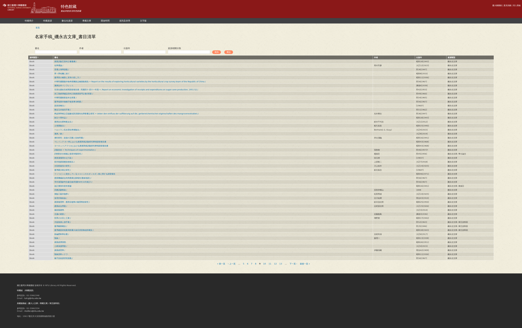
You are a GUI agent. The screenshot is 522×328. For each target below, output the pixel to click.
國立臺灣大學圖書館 (25, 285)
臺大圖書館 (497, 5)
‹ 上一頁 (231, 264)
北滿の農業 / (59, 214)
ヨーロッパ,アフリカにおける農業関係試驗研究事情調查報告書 (81, 146)
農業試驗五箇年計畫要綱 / (65, 61)
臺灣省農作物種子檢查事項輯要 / (68, 102)
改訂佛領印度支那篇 (63, 186)
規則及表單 (124, 20)
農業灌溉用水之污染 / (63, 158)
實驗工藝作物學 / (61, 194)
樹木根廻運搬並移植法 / (64, 162)
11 (270, 264)
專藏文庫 (86, 20)
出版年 (127, 48)
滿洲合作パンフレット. (64, 85)
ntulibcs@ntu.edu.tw (34, 311)
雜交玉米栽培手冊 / (62, 110)
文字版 (143, 20)
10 (264, 264)
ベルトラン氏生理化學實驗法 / (67, 130)
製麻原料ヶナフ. (61, 254)
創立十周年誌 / (60, 118)
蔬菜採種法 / (59, 106)
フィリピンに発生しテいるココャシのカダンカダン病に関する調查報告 (84, 174)
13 (280, 264)
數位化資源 (67, 20)
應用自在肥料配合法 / (63, 122)
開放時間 (105, 20)
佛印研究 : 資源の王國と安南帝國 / (69, 138)
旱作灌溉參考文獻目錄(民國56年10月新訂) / (73, 182)
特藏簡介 (29, 20)
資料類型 (33, 57)
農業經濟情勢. (60, 242)
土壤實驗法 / (59, 126)
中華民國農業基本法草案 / (65, 98)
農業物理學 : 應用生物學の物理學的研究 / (72, 202)
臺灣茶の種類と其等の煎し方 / (67, 77)
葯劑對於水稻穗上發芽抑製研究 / (68, 154)
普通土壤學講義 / (61, 69)
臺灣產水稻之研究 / (62, 170)
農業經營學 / (59, 250)
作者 (81, 48)
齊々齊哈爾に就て (62, 73)
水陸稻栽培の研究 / (62, 166)
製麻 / (56, 238)
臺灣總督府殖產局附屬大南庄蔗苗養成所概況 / (74, 230)
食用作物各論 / (60, 198)
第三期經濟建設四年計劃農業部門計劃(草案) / (73, 94)
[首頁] (30, 8)
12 (275, 264)
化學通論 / (58, 65)
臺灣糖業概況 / (60, 226)
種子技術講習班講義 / (63, 258)
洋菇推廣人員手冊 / (62, 222)
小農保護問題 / (60, 246)
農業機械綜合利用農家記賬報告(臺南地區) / (72, 178)
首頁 (38, 27)
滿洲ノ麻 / (58, 134)
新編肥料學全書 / (61, 234)
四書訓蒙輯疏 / (60, 190)
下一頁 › (293, 264)
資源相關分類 (174, 48)
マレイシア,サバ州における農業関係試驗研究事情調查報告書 (80, 142)
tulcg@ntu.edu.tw (32, 298)
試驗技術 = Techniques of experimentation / (75, 150)
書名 (37, 48)
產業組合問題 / (60, 206)
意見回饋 (507, 5)
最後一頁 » (305, 264)
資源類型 (451, 57)
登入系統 (517, 5)
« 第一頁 (221, 264)
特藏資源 (47, 20)
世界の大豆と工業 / (62, 218)
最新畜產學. (59, 210)
